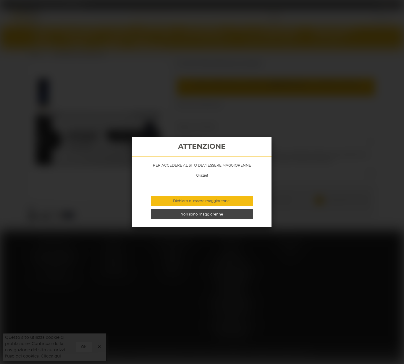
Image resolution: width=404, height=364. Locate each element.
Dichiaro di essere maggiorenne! (201, 201)
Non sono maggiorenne (201, 214)
